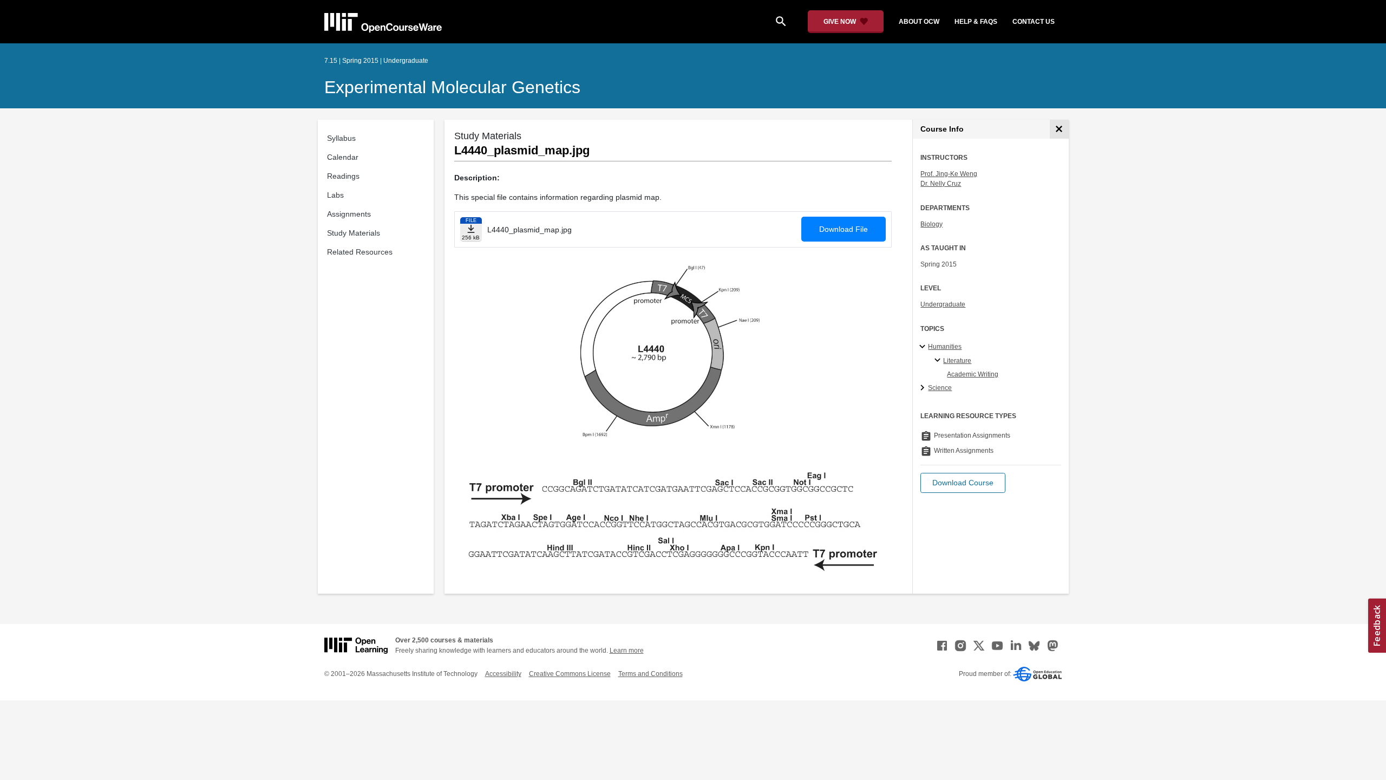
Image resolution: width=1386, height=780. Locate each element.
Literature (957, 361)
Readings (343, 176)
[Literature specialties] (939, 361)
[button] (962, 483)
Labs (335, 195)
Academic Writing (972, 374)
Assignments (349, 214)
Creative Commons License (570, 674)
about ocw (919, 21)
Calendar (342, 157)
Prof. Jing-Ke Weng (948, 174)
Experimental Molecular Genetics (452, 87)
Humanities (945, 346)
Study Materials (353, 233)
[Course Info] (1059, 129)
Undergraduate (942, 304)
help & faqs (975, 21)
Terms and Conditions (650, 674)
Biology (931, 224)
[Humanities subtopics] (924, 347)
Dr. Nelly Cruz (940, 183)
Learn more (627, 650)
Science (940, 388)
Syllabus (341, 138)
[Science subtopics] (924, 388)
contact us (1033, 21)
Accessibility (503, 674)
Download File (843, 229)
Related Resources (360, 252)
